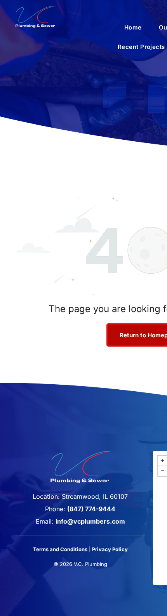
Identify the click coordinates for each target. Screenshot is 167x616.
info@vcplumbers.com (90, 521)
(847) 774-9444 (91, 509)
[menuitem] (133, 27)
